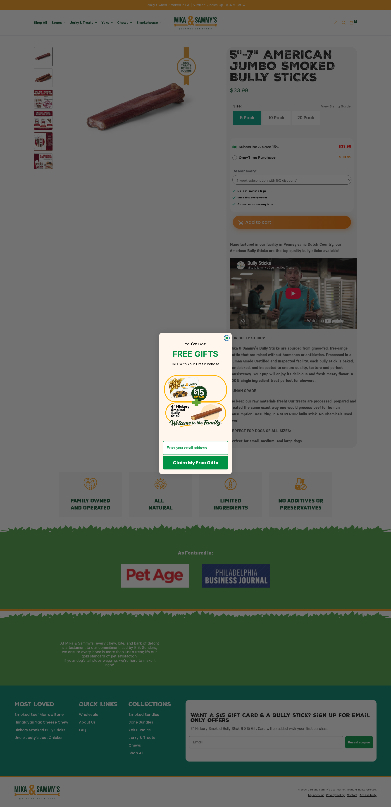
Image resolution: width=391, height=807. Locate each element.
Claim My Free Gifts (195, 462)
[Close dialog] (226, 338)
